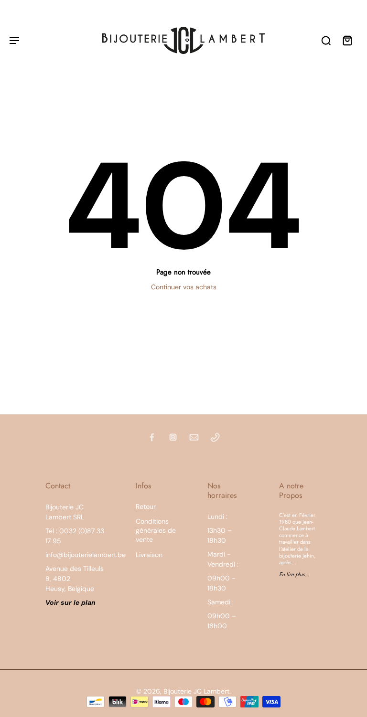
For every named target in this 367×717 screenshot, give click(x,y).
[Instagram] (173, 437)
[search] (325, 40)
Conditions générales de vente (156, 530)
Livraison (149, 554)
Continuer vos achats (183, 287)
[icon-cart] (346, 40)
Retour (146, 506)
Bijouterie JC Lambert (196, 691)
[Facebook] (151, 437)
